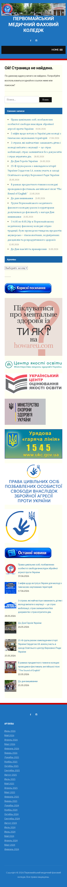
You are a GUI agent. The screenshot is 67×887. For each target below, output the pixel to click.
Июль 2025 (9, 779)
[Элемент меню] (31, 41)
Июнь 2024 (9, 831)
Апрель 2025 (11, 788)
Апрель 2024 (11, 840)
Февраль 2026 (11, 748)
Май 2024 (9, 836)
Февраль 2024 (11, 849)
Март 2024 (9, 845)
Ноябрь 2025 (10, 761)
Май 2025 (9, 783)
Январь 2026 (10, 753)
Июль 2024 (9, 827)
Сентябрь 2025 (12, 770)
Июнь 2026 (9, 731)
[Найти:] (22, 99)
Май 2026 (9, 735)
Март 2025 (9, 792)
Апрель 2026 (11, 739)
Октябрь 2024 (11, 814)
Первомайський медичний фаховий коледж (33, 24)
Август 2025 (10, 774)
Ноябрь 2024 (10, 809)
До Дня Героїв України (24, 161)
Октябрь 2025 (11, 766)
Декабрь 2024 (11, 805)
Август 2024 (10, 823)
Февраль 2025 (11, 796)
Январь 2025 (10, 801)
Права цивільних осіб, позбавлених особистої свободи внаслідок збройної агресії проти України (31, 124)
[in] (36, 41)
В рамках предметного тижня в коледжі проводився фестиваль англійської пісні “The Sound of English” (35, 189)
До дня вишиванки (22, 198)
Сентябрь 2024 (12, 818)
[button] (57, 49)
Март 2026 (9, 744)
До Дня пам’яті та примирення (29, 249)
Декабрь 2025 (11, 757)
